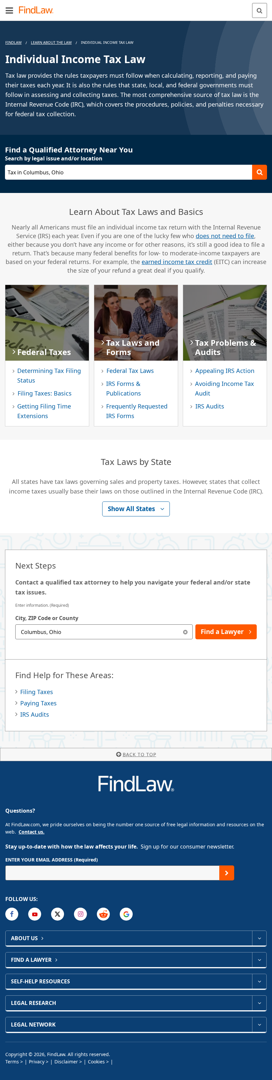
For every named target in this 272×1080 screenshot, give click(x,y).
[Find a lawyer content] (259, 959)
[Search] (259, 10)
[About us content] (259, 938)
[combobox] (104, 631)
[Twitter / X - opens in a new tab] (57, 914)
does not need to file (225, 236)
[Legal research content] (259, 1003)
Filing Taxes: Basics (45, 393)
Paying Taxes (38, 703)
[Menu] (9, 10)
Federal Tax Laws (130, 371)
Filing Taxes (36, 692)
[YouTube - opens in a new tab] (34, 914)
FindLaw (13, 42)
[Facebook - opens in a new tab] (11, 914)
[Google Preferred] (126, 914)
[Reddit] (103, 914)
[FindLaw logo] (38, 10)
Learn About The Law (51, 42)
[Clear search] (185, 631)
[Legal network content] (259, 1024)
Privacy (36, 1061)
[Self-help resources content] (259, 981)
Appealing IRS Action (224, 371)
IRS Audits (209, 406)
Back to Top (139, 754)
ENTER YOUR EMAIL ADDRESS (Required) (51, 859)
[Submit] (226, 872)
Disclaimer (66, 1061)
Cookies (96, 1061)
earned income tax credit (177, 262)
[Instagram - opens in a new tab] (80, 914)
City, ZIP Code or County (46, 618)
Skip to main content (136, 7)
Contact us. (31, 832)
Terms (12, 1061)
